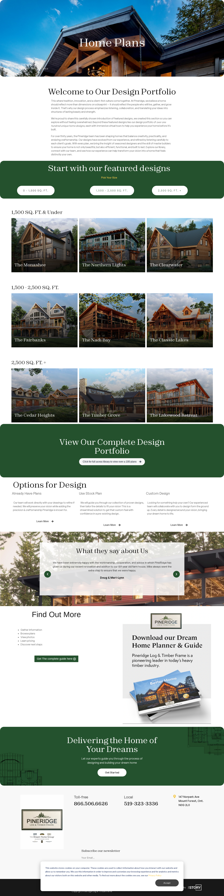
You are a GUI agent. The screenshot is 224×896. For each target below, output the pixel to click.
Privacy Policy (154, 875)
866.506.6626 (91, 804)
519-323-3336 (141, 804)
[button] (47, 574)
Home (32, 68)
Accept (167, 883)
